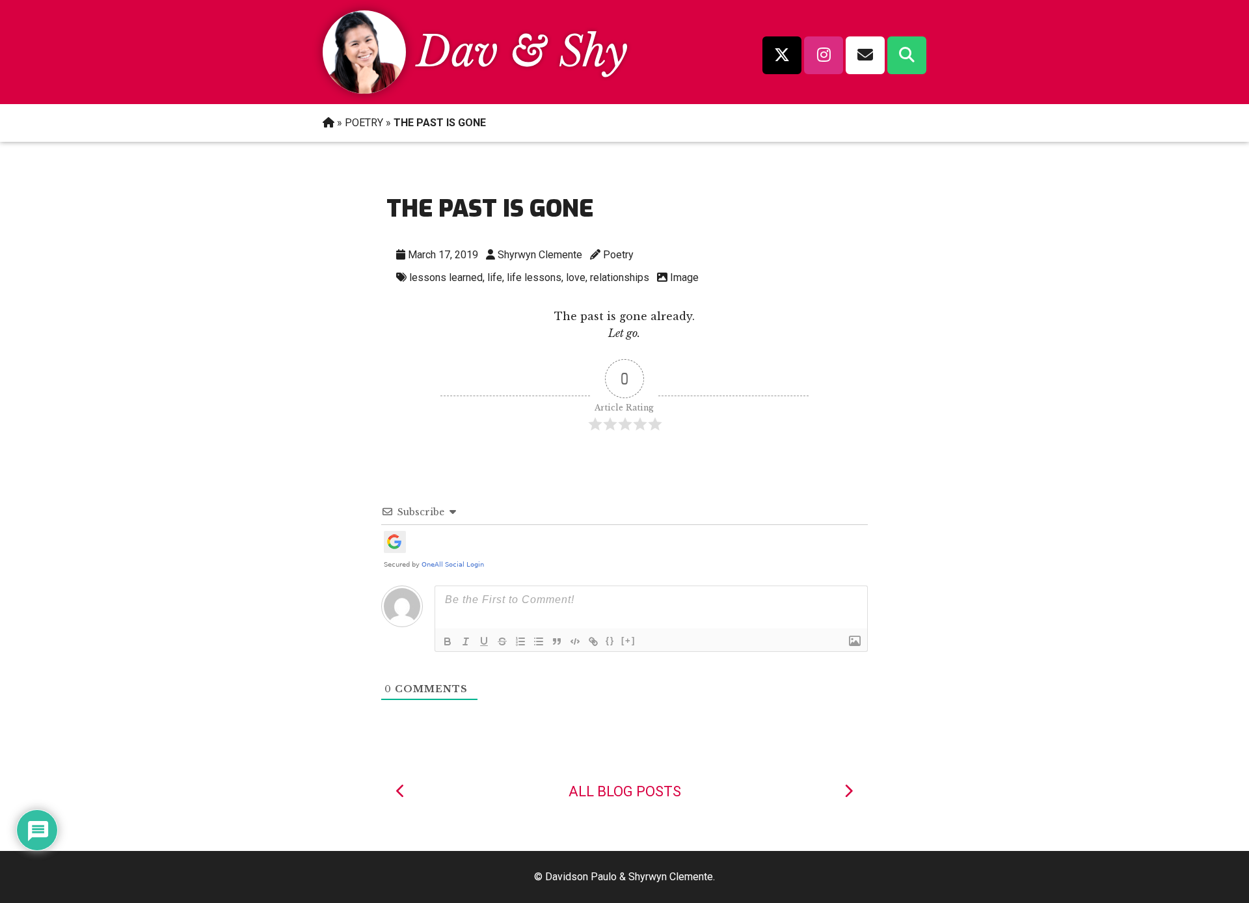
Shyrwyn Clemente (540, 255)
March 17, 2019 (443, 255)
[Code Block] (575, 641)
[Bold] (447, 641)
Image (684, 277)
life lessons (534, 277)
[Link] (593, 641)
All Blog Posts (625, 791)
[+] (628, 640)
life (494, 277)
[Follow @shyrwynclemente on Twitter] (782, 55)
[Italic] (466, 641)
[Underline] (484, 641)
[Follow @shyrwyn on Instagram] (823, 55)
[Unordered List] (539, 641)
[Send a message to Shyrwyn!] (865, 55)
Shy (593, 51)
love (575, 277)
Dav (457, 51)
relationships (619, 277)
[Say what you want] (400, 791)
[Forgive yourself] (848, 791)
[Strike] (502, 641)
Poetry (618, 255)
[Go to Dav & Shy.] (328, 122)
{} (610, 640)
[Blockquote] (557, 641)
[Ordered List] (520, 641)
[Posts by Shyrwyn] (364, 89)
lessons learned (446, 277)
